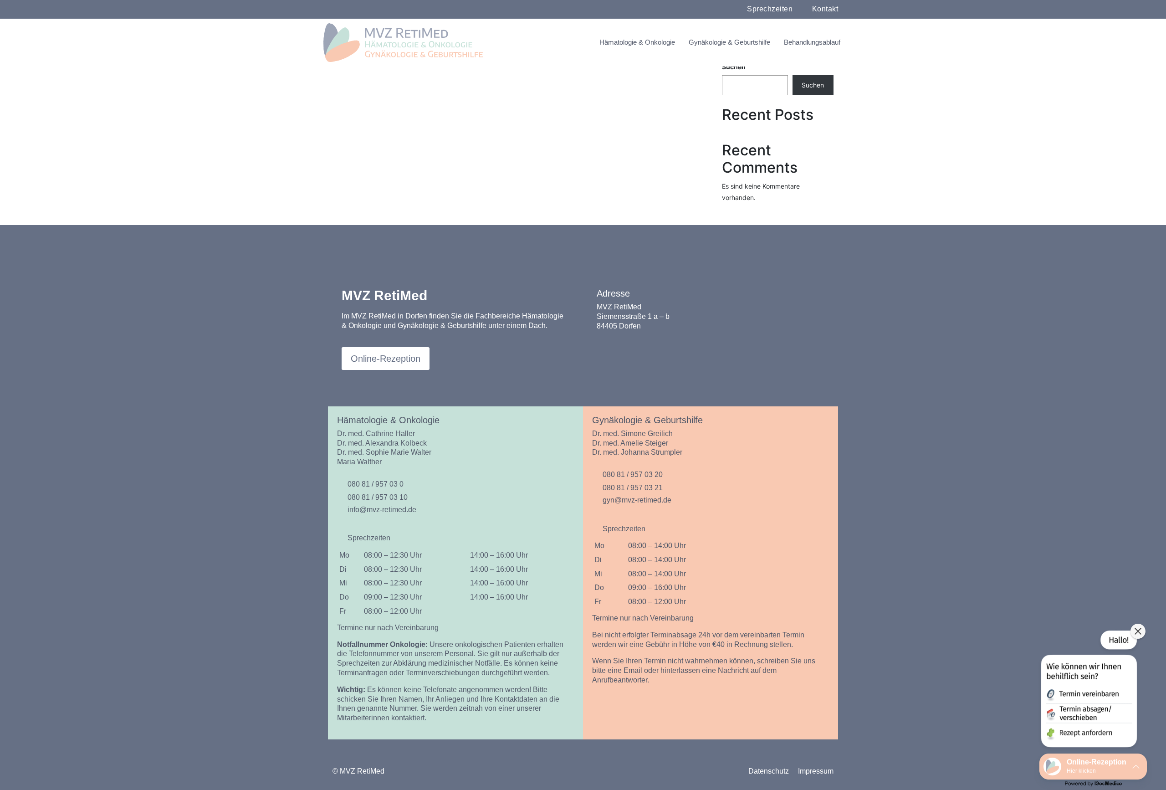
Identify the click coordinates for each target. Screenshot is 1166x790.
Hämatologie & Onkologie (637, 42)
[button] (1088, 691)
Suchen (734, 67)
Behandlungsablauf (812, 42)
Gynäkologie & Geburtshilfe (729, 42)
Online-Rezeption (385, 359)
